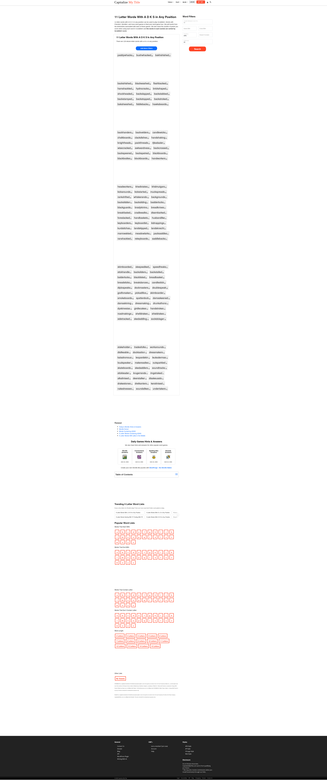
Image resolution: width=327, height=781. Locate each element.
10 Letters (152, 641)
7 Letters (119, 641)
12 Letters (120, 646)
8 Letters (130, 641)
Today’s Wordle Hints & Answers (130, 427)
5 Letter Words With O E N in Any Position (158, 517)
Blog (118, 751)
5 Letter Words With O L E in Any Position (158, 512)
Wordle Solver (124, 429)
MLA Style (188, 754)
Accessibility (184, 778)
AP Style (187, 749)
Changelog (198, 778)
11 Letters (164, 641)
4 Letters (141, 636)
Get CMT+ (201, 2)
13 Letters (132, 646)
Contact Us (120, 746)
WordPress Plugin (123, 756)
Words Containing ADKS (127, 431)
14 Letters (143, 646)
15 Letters (155, 646)
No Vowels (120, 678)
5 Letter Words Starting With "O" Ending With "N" (129, 517)
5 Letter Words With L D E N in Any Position (128, 512)
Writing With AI (122, 759)
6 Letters (162, 636)
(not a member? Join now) (159, 746)
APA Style (188, 746)
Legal (178, 778)
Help (152, 751)
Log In (192, 2)
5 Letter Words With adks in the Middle (132, 435)
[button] (208, 2)
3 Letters (130, 636)
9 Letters (141, 641)
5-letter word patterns (155, 508)
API (118, 754)
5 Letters (151, 636)
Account (154, 749)
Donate (119, 749)
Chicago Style (189, 751)
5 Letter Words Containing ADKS (130, 433)
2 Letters (119, 636)
